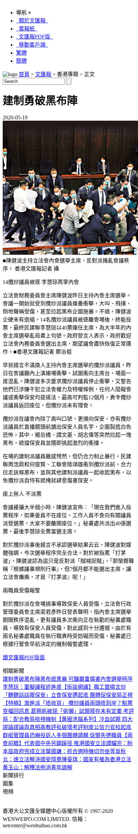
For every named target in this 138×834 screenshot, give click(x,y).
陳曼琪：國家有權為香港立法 (96, 759)
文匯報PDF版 (34, 37)
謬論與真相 (26, 727)
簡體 (21, 61)
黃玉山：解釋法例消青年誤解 (37, 767)
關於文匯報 (32, 20)
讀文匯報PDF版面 (24, 657)
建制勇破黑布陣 (21, 679)
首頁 (24, 74)
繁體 (21, 53)
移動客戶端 (32, 45)
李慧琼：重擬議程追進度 (32, 687)
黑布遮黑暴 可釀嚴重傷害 (70, 679)
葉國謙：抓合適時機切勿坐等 (80, 751)
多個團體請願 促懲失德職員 (89, 735)
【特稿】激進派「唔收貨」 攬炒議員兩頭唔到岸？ (62, 703)
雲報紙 (27, 29)
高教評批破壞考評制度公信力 (75, 727)
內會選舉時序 (116, 679)
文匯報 (43, 74)
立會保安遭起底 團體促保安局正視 (92, 695)
